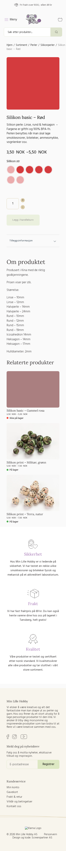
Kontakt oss (14, 806)
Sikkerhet (33, 554)
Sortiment (21, 45)
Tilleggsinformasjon (21, 241)
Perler (33, 45)
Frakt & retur (14, 797)
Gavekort (12, 792)
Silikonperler (48, 45)
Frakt (33, 603)
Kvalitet (33, 649)
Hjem (9, 45)
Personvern (50, 834)
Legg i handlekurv (23, 220)
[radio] (11, 169)
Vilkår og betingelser (19, 801)
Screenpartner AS (42, 838)
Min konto (13, 787)
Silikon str (13, 161)
